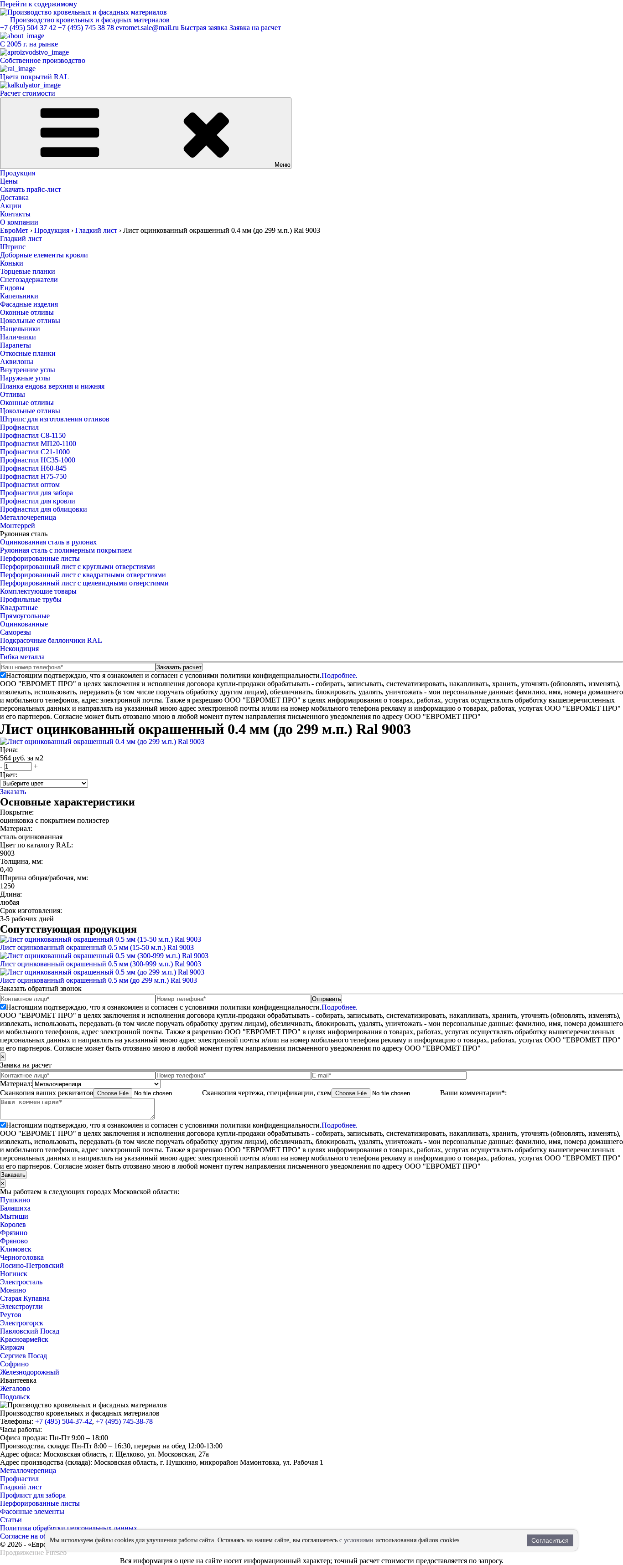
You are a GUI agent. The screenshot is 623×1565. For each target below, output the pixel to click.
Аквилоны (16, 361)
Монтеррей (17, 525)
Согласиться (550, 1540)
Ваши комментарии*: (473, 1093)
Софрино (14, 1364)
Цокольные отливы (30, 320)
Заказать (13, 791)
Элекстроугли (21, 1306)
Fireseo (56, 1552)
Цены (9, 181)
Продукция (17, 173)
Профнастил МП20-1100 (38, 443)
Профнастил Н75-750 (33, 476)
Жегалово (15, 1388)
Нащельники (20, 329)
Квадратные (19, 607)
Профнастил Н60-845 (33, 468)
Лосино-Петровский (32, 1265)
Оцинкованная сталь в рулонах (48, 542)
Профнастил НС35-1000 (37, 460)
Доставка (14, 197)
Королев (13, 1224)
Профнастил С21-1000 (35, 452)
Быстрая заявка (204, 27)
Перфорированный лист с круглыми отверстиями (77, 566)
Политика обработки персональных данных (68, 1528)
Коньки (11, 263)
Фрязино (13, 1233)
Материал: (16, 1084)
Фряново (14, 1241)
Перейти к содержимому (38, 4)
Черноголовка (22, 1257)
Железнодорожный (29, 1372)
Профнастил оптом (30, 484)
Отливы (12, 394)
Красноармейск (24, 1339)
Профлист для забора (33, 1495)
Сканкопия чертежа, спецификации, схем (267, 1093)
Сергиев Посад (23, 1356)
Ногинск (13, 1274)
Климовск (15, 1249)
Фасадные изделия (29, 304)
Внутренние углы (27, 370)
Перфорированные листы (40, 558)
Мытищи (14, 1216)
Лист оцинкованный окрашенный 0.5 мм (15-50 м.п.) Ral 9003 (97, 947)
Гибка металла (22, 657)
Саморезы (15, 632)
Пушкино (15, 1200)
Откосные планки (28, 353)
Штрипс (13, 247)
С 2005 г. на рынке (29, 44)
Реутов (10, 1315)
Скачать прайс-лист (30, 189)
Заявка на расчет (255, 27)
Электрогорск (21, 1323)
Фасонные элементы (32, 1511)
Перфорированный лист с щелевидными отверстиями (84, 583)
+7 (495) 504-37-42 (63, 1421)
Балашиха (15, 1208)
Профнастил (19, 427)
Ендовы (12, 288)
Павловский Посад (29, 1331)
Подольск (15, 1397)
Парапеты (15, 345)
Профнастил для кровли (37, 501)
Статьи (11, 1520)
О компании (19, 222)
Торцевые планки (27, 271)
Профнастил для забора (36, 493)
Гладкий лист (21, 238)
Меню (283, 164)
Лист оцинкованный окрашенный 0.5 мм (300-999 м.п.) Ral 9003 (100, 964)
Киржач (12, 1347)
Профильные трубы (31, 599)
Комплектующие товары (38, 591)
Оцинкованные (24, 624)
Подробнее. (340, 675)
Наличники (18, 337)
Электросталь (21, 1282)
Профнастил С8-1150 (33, 435)
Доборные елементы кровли (44, 255)
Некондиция (19, 648)
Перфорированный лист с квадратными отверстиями (83, 575)
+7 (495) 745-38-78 (124, 1421)
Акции (10, 206)
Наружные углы (25, 378)
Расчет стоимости (27, 93)
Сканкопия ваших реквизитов (46, 1093)
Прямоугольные (25, 616)
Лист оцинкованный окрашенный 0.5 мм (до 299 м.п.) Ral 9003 (98, 980)
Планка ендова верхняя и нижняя (52, 386)
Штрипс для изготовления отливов (54, 419)
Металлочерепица (28, 517)
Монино (13, 1290)
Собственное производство (42, 60)
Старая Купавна (25, 1298)
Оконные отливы (27, 312)
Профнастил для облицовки (43, 509)
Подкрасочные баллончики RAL (51, 640)
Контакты (15, 214)
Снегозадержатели (29, 279)
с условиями (356, 1540)
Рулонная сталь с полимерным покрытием (66, 550)
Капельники (19, 296)
